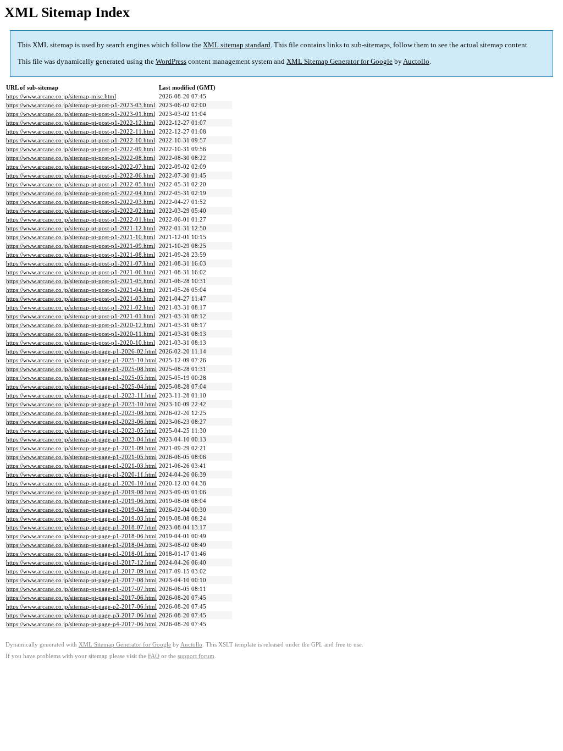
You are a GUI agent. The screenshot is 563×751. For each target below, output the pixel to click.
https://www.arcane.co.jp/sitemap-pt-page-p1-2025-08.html (81, 369)
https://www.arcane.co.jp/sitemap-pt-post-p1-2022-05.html (80, 184)
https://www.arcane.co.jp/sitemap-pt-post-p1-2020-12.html (80, 325)
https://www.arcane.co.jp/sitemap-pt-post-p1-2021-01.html (80, 316)
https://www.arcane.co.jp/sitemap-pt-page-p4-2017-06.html (81, 624)
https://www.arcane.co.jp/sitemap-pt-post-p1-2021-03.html (80, 298)
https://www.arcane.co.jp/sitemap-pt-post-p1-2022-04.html (80, 193)
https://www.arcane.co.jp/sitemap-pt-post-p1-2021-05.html (80, 281)
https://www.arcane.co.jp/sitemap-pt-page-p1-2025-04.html (81, 386)
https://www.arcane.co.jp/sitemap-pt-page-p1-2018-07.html (81, 527)
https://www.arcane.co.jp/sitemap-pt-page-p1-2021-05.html (81, 457)
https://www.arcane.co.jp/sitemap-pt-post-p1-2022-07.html (80, 166)
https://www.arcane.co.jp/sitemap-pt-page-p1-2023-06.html (81, 421)
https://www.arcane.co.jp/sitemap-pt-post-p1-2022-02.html (80, 210)
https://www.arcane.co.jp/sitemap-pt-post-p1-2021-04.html (80, 289)
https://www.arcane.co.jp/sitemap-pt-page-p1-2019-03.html (81, 518)
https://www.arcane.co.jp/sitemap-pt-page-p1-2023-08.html (81, 413)
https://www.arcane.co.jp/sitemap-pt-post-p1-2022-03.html (80, 201)
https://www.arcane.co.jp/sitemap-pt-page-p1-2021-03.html (81, 465)
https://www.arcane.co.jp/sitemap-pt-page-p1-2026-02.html (81, 351)
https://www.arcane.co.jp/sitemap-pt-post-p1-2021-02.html (80, 307)
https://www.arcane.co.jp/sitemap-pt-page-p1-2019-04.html (81, 509)
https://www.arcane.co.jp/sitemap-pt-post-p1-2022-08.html (80, 157)
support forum (196, 656)
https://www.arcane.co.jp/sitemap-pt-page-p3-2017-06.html (81, 615)
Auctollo (416, 61)
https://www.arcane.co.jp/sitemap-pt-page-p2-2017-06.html (81, 606)
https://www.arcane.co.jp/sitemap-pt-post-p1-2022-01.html (80, 219)
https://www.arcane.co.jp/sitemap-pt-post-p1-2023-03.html (80, 105)
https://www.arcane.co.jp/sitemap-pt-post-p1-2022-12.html (80, 122)
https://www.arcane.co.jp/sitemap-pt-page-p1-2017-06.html (81, 597)
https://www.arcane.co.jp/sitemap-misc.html (61, 96)
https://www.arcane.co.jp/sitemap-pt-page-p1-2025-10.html (81, 360)
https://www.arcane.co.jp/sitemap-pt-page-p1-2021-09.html (81, 448)
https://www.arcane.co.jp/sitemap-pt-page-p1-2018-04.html (81, 545)
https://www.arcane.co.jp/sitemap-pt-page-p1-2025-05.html (81, 377)
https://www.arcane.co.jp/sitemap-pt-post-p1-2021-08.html (80, 254)
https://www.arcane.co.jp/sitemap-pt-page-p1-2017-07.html (81, 589)
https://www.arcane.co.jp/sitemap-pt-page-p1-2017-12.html (81, 562)
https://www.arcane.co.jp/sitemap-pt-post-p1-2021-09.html (80, 245)
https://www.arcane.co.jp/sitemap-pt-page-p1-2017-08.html (81, 580)
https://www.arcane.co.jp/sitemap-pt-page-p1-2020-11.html (81, 474)
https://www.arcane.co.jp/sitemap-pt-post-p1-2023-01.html (80, 114)
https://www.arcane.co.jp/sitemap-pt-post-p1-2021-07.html (80, 263)
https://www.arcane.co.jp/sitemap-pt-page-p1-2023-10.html (81, 404)
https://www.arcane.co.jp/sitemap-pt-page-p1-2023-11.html (81, 395)
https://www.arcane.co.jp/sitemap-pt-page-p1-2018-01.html (81, 553)
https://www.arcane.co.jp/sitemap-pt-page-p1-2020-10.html (81, 483)
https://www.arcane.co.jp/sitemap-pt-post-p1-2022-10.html (80, 140)
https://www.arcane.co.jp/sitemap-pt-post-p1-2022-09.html (80, 149)
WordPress (171, 61)
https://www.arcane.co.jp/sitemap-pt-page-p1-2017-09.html (81, 571)
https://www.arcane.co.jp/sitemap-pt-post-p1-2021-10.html (80, 237)
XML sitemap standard (237, 45)
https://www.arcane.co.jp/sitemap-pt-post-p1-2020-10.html (80, 342)
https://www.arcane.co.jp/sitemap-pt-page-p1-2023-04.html (81, 439)
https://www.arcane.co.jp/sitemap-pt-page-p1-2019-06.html (81, 501)
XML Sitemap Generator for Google (339, 61)
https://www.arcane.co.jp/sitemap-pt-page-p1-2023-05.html (81, 430)
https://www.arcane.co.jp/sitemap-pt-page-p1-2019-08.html (81, 492)
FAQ (153, 656)
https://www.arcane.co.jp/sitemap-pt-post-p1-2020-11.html (80, 333)
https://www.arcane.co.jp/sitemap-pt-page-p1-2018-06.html (81, 536)
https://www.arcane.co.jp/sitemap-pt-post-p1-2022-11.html (80, 131)
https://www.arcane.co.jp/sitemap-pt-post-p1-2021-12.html (80, 228)
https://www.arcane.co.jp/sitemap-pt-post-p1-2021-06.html (80, 272)
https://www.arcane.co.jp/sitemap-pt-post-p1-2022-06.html (80, 175)
